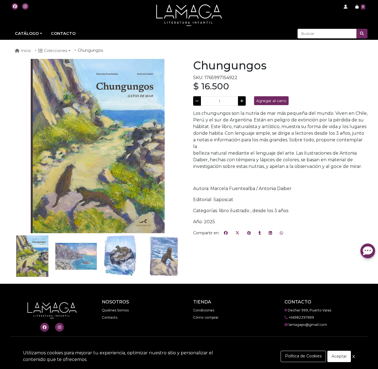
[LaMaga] (189, 15)
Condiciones (203, 310)
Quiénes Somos (115, 310)
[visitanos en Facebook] (15, 6)
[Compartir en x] (237, 233)
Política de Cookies (303, 356)
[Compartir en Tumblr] (259, 233)
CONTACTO (63, 33)
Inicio (26, 50)
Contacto (110, 317)
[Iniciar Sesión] (345, 7)
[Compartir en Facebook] (226, 233)
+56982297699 (301, 317)
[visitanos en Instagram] (25, 6)
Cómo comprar (206, 317)
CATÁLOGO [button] (27, 33)
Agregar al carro (271, 100)
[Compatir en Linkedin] (270, 233)
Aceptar (339, 356)
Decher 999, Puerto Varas (309, 310)
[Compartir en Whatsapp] (281, 233)
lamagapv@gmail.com (307, 325)
